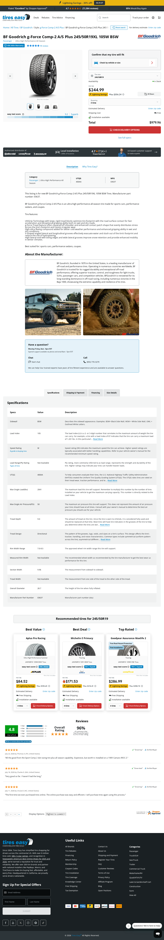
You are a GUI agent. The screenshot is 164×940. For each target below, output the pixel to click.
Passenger (7, 41)
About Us (102, 851)
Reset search (120, 27)
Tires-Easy (77, 935)
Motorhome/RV (135, 873)
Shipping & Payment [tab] (75, 392)
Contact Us (102, 846)
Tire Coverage (71, 877)
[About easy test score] (23, 114)
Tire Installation (72, 873)
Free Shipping (71, 886)
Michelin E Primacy (82, 638)
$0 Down (151, 94)
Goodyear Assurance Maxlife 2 (128, 638)
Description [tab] (72, 166)
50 (44, 46)
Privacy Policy (104, 877)
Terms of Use (104, 873)
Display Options (36, 814)
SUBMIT (26, 911)
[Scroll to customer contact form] (156, 152)
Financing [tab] (95, 392)
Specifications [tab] (53, 392)
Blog (100, 886)
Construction (135, 886)
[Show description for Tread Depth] (37, 520)
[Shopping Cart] (159, 18)
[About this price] (123, 94)
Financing (70, 17)
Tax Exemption (71, 890)
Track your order (140, 17)
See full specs (124, 137)
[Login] (153, 18)
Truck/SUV (133, 855)
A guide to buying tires (18, 451)
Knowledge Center (73, 881)
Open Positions (104, 890)
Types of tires (15, 466)
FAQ (100, 864)
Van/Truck (133, 860)
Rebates (46, 17)
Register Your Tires (106, 859)
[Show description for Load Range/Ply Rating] (37, 464)
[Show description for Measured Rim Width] (37, 559)
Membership (70, 864)
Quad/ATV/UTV (135, 877)
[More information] (44, 629)
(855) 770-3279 (93, 362)
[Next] (75, 76)
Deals (36, 17)
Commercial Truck (137, 869)
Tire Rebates (70, 851)
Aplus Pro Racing (35, 638)
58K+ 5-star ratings (20, 856)
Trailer (132, 864)
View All (132, 895)
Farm (131, 891)
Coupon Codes (71, 868)
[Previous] (10, 76)
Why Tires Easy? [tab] (89, 166)
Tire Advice (57, 17)
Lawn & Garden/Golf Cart (140, 882)
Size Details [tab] (112, 392)
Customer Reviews (106, 868)
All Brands (69, 846)
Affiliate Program (105, 881)
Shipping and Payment (108, 855)
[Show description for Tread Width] (37, 580)
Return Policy (71, 859)
